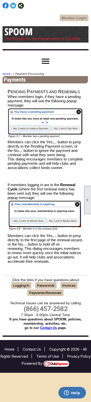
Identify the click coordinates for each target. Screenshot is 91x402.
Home (7, 74)
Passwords (46, 285)
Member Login (74, 18)
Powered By (32, 363)
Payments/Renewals (45, 293)
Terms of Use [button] (47, 356)
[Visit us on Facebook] (6, 6)
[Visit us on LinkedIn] (13, 6)
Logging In (21, 285)
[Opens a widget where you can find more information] (72, 393)
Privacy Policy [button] (79, 356)
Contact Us (48, 328)
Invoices (69, 285)
